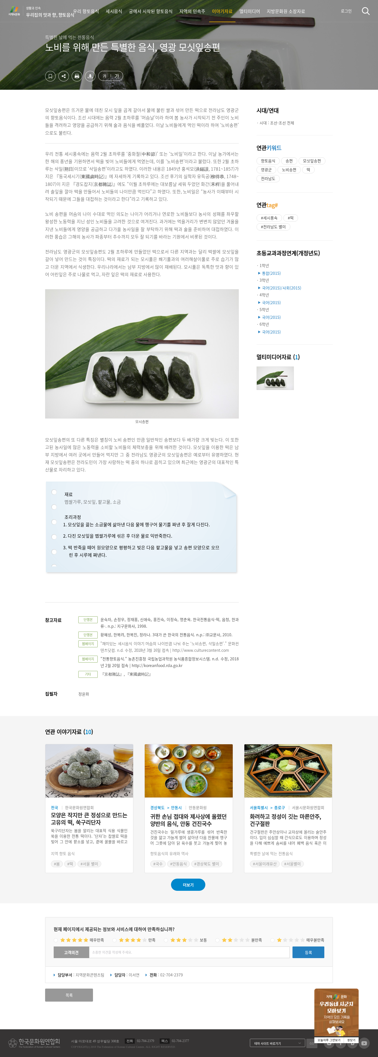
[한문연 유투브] (364, 1047)
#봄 (57, 863)
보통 (203, 940)
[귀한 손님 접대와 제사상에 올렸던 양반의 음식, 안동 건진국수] (188, 771)
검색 (366, 11)
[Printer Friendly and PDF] (77, 80)
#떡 (291, 217)
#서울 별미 (89, 863)
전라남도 (268, 178)
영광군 (266, 169)
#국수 (158, 863)
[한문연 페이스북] (340, 1047)
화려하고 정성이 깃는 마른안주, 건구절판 (285, 820)
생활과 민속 (50, 12)
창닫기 (351, 1040)
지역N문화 (17, 11)
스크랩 (50, 76)
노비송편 (289, 169)
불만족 (256, 940)
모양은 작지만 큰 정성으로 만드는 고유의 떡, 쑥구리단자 (89, 819)
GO (312, 1043)
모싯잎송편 (312, 160)
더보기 (188, 884)
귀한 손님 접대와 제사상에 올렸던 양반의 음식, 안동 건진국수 (188, 820)
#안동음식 (178, 863)
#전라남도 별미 (273, 226)
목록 (69, 995)
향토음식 (268, 160)
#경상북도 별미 (206, 863)
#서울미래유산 (265, 863)
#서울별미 (292, 863)
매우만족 (97, 940)
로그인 (346, 11)
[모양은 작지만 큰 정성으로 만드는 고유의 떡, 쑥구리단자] (89, 771)
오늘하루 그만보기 (329, 1040)
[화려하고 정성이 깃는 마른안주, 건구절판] (288, 771)
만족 (152, 940)
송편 (289, 160)
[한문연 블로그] (352, 1047)
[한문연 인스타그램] (329, 1047)
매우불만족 (315, 940)
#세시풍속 (269, 217)
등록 (308, 952)
